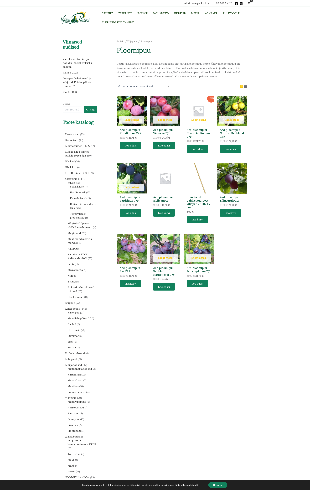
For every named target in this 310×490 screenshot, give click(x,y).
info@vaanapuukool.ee (197, 3)
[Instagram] (241, 3)
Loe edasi (130, 145)
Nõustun (217, 485)
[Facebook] (236, 3)
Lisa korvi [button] (164, 212)
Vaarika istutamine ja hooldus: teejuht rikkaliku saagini (78, 62)
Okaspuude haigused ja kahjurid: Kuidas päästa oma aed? (77, 82)
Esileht (120, 41)
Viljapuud (132, 41)
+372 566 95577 (223, 3)
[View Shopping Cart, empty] (249, 3)
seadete (190, 485)
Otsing (66, 103)
